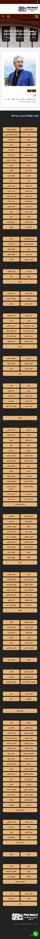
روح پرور (11, 401)
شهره (29, 552)
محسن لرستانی (11, 743)
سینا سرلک (11, 499)
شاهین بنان (29, 521)
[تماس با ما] (35, 933)
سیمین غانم (11, 494)
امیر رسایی (11, 191)
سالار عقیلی (11, 430)
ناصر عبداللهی (11, 822)
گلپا (11, 694)
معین (11, 779)
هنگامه (28, 876)
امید (11, 180)
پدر (11, 893)
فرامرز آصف (29, 627)
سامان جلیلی (11, 435)
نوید (28, 837)
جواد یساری (29, 303)
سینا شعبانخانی (20, 504)
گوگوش (28, 699)
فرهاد (11, 642)
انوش (29, 216)
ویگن (11, 854)
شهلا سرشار (11, 552)
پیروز (20, 281)
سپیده (11, 440)
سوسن (29, 471)
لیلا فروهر (20, 711)
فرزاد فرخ (29, 632)
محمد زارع (11, 753)
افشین (29, 175)
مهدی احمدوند (11, 789)
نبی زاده (11, 827)
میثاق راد (11, 805)
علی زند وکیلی (11, 590)
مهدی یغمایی (29, 799)
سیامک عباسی (28, 481)
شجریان (11, 521)
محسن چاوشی (28, 743)
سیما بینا (29, 494)
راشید (29, 385)
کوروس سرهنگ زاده (28, 682)
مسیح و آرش (29, 779)
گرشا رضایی (29, 694)
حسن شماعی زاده (28, 331)
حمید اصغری (29, 336)
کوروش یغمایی (11, 682)
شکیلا (29, 526)
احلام (29, 139)
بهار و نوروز (28, 893)
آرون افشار (11, 155)
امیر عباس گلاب (11, 196)
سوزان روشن (11, 466)
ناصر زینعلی (29, 822)
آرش (11, 145)
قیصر (29, 659)
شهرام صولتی (11, 542)
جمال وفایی (11, 293)
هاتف (29, 866)
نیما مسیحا (20, 842)
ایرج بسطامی (29, 222)
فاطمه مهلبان (28, 622)
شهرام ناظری (11, 547)
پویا (11, 276)
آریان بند (29, 160)
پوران (29, 276)
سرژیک (28, 450)
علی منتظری (29, 600)
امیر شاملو (28, 196)
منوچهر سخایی (29, 789)
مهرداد (11, 799)
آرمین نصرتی (29, 155)
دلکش (11, 368)
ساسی (29, 430)
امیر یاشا (11, 201)
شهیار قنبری (11, 557)
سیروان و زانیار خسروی (11, 487)
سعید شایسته (28, 460)
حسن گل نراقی (11, 331)
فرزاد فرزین (11, 632)
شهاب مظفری (28, 537)
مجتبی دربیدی (28, 733)
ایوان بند (29, 227)
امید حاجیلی (11, 186)
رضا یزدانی (28, 401)
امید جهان (28, 186)
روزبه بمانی (28, 406)
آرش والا (11, 150)
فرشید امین (29, 642)
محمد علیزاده (29, 758)
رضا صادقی (11, 396)
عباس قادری (11, 574)
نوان (11, 832)
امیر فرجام (28, 201)
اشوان (11, 165)
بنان (28, 249)
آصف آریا (29, 170)
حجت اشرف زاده (28, 326)
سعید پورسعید (11, 455)
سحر (11, 445)
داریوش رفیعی (11, 358)
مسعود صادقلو (28, 774)
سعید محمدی (11, 460)
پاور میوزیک (11, 271)
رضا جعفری (28, 396)
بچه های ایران (28, 244)
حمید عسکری (28, 341)
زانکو (20, 418)
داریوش (28, 358)
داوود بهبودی (29, 363)
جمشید (28, 298)
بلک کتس (11, 244)
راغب (11, 385)
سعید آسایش (28, 455)
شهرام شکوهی (29, 542)
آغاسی (11, 170)
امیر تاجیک (28, 191)
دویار (20, 373)
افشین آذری (11, 175)
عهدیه (20, 610)
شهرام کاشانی (28, 547)
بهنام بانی (29, 254)
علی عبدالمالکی (11, 595)
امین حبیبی (11, 206)
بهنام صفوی (11, 254)
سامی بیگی (28, 440)
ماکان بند (11, 728)
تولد (28, 898)
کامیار (11, 671)
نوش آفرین (28, 832)
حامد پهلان (28, 315)
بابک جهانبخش (29, 239)
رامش (29, 390)
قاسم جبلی (11, 659)
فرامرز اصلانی (11, 627)
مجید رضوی (29, 738)
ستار (28, 445)
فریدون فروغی (11, 648)
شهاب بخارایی (11, 526)
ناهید (29, 827)
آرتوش (29, 145)
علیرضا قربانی (28, 590)
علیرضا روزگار (29, 584)
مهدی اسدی (29, 794)
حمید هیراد (11, 341)
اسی (28, 165)
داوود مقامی (29, 368)
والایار (29, 854)
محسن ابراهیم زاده (11, 738)
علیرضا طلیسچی (11, 584)
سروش (11, 450)
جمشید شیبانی (11, 298)
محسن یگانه (29, 748)
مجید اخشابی (11, 733)
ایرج (11, 216)
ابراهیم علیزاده (11, 129)
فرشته (11, 637)
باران (11, 239)
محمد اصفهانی (11, 748)
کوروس (11, 677)
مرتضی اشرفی (11, 764)
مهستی (28, 805)
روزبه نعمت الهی (11, 406)
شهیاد (29, 557)
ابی (34, 91)
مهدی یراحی (11, 794)
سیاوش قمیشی (29, 486)
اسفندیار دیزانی (11, 160)
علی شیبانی (29, 595)
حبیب (11, 320)
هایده (11, 866)
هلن (28, 871)
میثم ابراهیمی (20, 810)
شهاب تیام (28, 531)
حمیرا (20, 346)
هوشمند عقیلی (20, 881)
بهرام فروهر (11, 249)
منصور (11, 784)
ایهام (11, 227)
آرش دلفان (28, 150)
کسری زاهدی (29, 677)
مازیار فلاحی (29, 728)
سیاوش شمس (11, 481)
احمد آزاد (11, 139)
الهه (29, 180)
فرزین (29, 637)
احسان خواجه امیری (11, 134)
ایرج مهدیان (11, 222)
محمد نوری (11, 758)
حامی (29, 320)
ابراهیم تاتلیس (29, 129)
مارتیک (29, 722)
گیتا (11, 699)
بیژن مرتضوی (28, 259)
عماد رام (28, 605)
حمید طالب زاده (11, 336)
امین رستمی (29, 211)
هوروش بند (11, 876)
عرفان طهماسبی (29, 579)
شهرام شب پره (11, 537)
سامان (29, 435)
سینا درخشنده (28, 499)
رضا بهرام (11, 390)
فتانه (11, 622)
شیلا (20, 562)
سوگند (11, 471)
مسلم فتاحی (11, 774)
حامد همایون (11, 315)
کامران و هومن (29, 671)
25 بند (11, 259)
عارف (28, 574)
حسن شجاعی (11, 326)
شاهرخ (11, 516)
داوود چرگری (11, 363)
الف (29, 91)
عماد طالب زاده (11, 605)
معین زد (28, 784)
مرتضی (28, 764)
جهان (11, 303)
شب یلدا (11, 898)
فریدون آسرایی (29, 648)
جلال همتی (28, 293)
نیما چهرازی (11, 837)
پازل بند (28, 271)
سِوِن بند (29, 476)
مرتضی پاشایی (28, 769)
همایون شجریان (11, 871)
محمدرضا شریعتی (28, 753)
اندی (11, 211)
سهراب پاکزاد (11, 476)
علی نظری (11, 600)
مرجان (11, 769)
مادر (20, 904)
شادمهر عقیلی (28, 516)
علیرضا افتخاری (11, 579)
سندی (29, 466)
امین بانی (29, 206)
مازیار (11, 722)
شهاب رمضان (11, 531)
